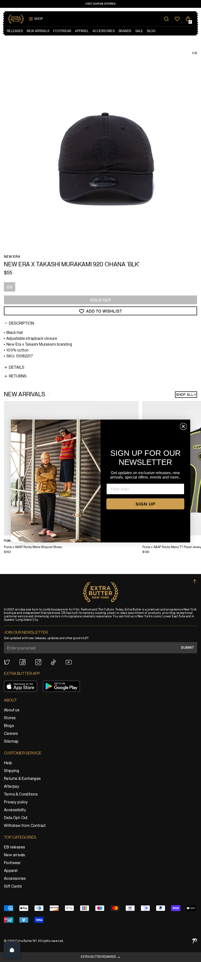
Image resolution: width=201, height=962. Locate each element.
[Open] (12, 950)
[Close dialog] (183, 426)
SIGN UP (145, 504)
